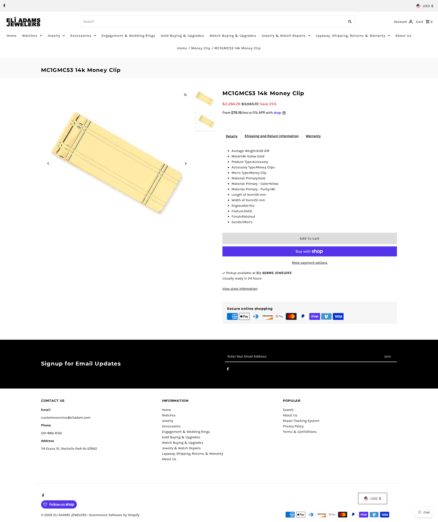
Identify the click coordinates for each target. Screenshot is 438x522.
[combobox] (212, 21)
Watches (29, 36)
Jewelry (53, 36)
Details (231, 136)
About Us (403, 36)
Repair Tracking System (301, 421)
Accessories (80, 36)
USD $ (428, 6)
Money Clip (201, 48)
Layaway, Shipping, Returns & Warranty (350, 36)
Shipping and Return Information (272, 136)
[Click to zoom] (185, 95)
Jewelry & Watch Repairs (284, 36)
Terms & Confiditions (300, 432)
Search (288, 410)
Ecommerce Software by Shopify (114, 515)
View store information (240, 289)
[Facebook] (3, 5)
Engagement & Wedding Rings (128, 36)
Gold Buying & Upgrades (182, 36)
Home (12, 36)
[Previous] (48, 163)
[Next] (185, 163)
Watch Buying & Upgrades (233, 36)
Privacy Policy (293, 426)
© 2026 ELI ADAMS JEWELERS (64, 515)
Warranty (313, 136)
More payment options (309, 263)
